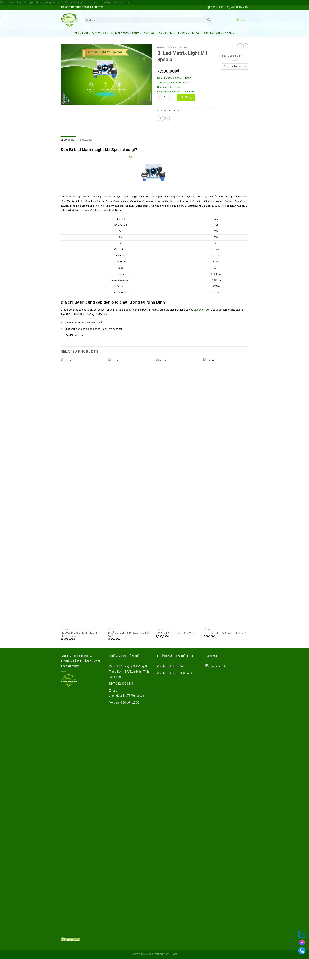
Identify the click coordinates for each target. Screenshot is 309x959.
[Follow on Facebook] (237, 20)
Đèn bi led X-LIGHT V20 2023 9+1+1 (176, 633)
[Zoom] (65, 100)
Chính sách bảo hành (170, 666)
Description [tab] (68, 139)
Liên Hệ (185, 97)
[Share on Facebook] (160, 118)
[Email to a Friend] (167, 118)
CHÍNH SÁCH (224, 33)
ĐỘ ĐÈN (172, 47)
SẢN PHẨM (166, 33)
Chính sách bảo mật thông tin (175, 673)
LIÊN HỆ (209, 33)
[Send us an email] (242, 20)
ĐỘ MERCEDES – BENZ (125, 33)
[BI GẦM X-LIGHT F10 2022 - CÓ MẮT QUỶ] (130, 492)
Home (160, 47)
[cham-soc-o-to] (69, 20)
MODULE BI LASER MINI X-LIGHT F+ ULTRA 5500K (81, 634)
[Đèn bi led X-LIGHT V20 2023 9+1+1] (178, 492)
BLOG (195, 33)
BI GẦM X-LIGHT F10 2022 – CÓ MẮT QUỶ (129, 634)
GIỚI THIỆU (99, 33)
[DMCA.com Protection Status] (70, 939)
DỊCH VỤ (149, 33)
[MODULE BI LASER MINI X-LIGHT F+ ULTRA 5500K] (83, 492)
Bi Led (183, 47)
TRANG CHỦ (82, 33)
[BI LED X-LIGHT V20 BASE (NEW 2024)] (225, 492)
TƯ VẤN (182, 33)
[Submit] (209, 20)
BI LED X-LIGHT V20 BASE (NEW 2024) (225, 633)
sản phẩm (199, 309)
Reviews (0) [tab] (85, 139)
